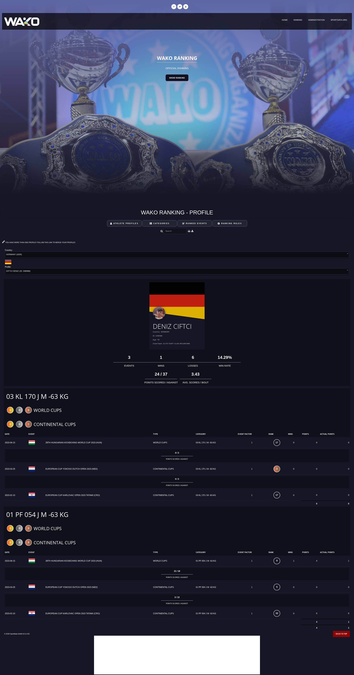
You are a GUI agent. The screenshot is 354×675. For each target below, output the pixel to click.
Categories (161, 223)
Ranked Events (196, 223)
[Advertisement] (177, 655)
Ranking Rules (231, 223)
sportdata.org (339, 20)
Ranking (298, 20)
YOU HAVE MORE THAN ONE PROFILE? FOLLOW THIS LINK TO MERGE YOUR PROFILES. (40, 242)
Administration (316, 20)
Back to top (341, 634)
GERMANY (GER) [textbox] (14, 254)
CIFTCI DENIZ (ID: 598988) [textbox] (18, 271)
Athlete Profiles (125, 223)
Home (285, 20)
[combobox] (177, 255)
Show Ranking (177, 78)
